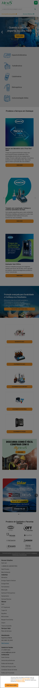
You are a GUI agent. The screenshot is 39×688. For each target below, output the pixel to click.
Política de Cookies (26, 678)
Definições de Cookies (20, 680)
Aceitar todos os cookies (12, 685)
